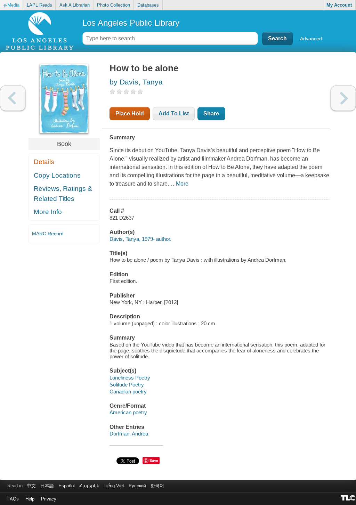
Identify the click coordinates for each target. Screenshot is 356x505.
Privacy (48, 499)
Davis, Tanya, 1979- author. (140, 239)
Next (343, 98)
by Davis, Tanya (136, 82)
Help (29, 499)
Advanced (311, 38)
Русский (137, 485)
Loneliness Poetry (130, 378)
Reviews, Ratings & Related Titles (63, 193)
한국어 (157, 485)
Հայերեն (89, 485)
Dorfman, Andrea (129, 434)
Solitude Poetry (127, 385)
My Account (339, 5)
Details (44, 161)
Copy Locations (57, 175)
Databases (148, 5)
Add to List (174, 113)
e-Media (11, 5)
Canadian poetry (128, 391)
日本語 (47, 485)
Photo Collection (113, 5)
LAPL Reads (39, 5)
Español (66, 485)
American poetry (128, 412)
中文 (31, 485)
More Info (48, 211)
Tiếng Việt (114, 485)
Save (153, 460)
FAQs (13, 499)
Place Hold (129, 113)
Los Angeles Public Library (130, 22)
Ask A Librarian (74, 5)
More (182, 184)
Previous (12, 98)
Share (211, 113)
